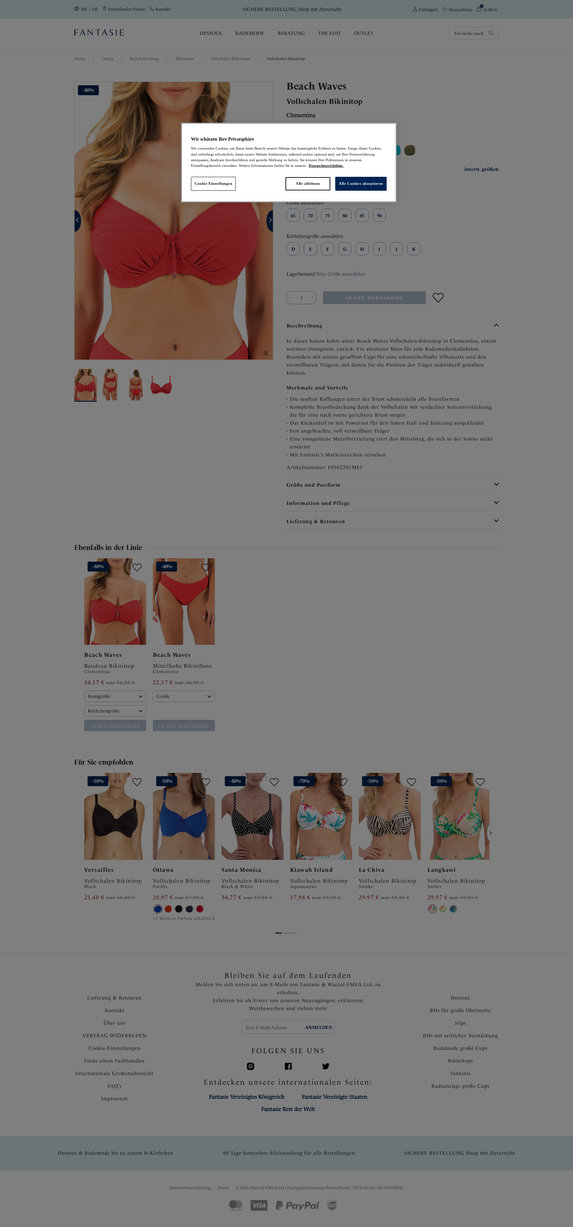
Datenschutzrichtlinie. (326, 166)
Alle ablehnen (308, 183)
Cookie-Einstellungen (213, 183)
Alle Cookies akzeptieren (361, 183)
